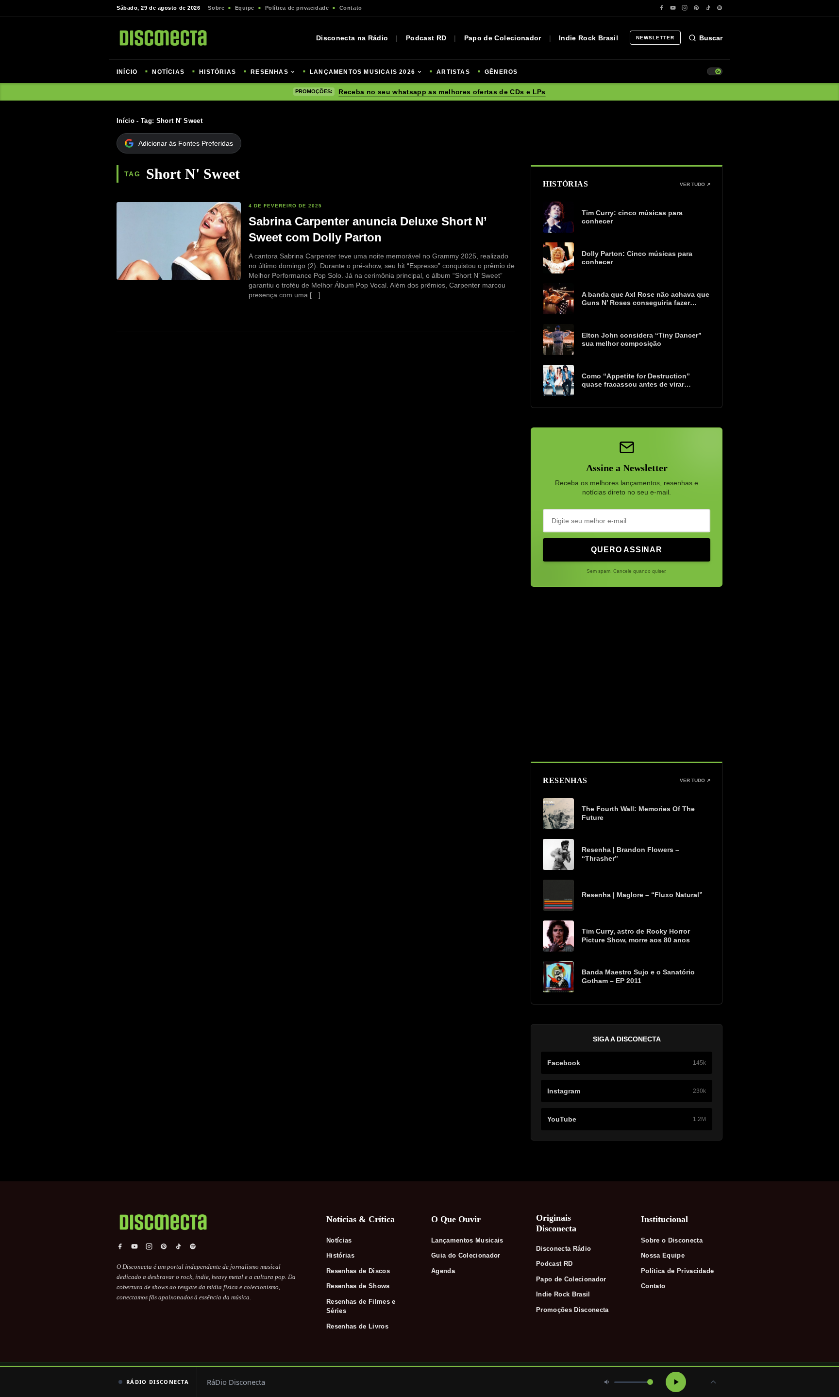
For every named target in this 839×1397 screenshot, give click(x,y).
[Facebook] (661, 8)
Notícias (339, 1240)
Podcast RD (426, 38)
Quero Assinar (626, 549)
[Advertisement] (626, 674)
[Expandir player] (713, 1382)
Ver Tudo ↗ (695, 184)
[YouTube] (673, 8)
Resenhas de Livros (357, 1326)
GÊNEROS (501, 71)
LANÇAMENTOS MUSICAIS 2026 (362, 71)
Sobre (216, 8)
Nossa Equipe (663, 1255)
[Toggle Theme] (714, 71)
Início (125, 120)
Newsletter (655, 37)
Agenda (443, 1271)
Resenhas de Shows (358, 1286)
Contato (350, 8)
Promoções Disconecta (572, 1309)
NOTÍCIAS (168, 71)
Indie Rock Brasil (588, 38)
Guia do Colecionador (466, 1255)
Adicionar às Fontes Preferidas (185, 143)
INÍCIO (127, 71)
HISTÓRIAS (217, 71)
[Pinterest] (696, 8)
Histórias (340, 1255)
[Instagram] (685, 8)
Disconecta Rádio (563, 1248)
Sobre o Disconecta (672, 1240)
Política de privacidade (297, 8)
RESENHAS (269, 71)
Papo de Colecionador (502, 38)
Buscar (710, 38)
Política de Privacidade (677, 1271)
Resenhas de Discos (358, 1271)
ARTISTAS (453, 71)
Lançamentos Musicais (467, 1240)
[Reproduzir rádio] (676, 1382)
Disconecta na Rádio (352, 38)
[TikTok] (708, 8)
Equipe (244, 8)
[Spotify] (719, 8)
